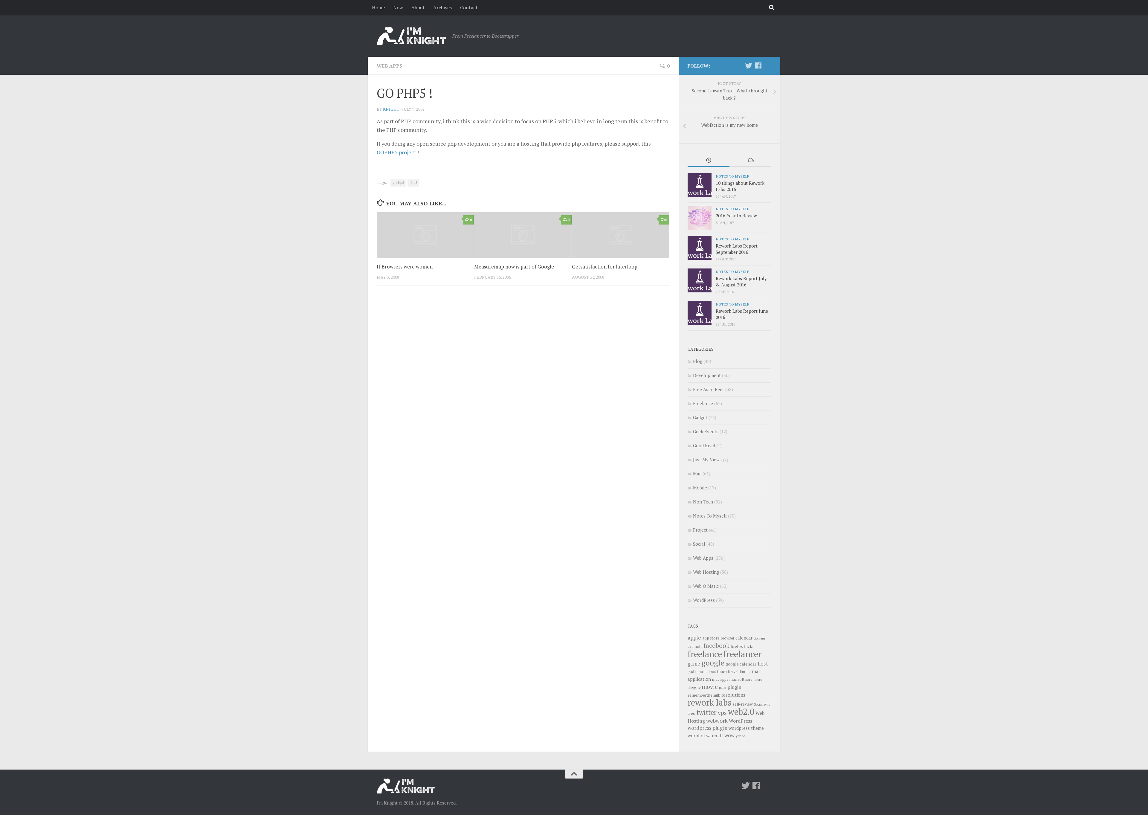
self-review (743, 704)
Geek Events (705, 431)
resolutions (733, 695)
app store (711, 638)
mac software (740, 679)
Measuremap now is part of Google (514, 266)
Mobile (700, 488)
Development (707, 375)
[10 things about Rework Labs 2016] (700, 185)
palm (722, 687)
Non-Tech (703, 502)
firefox (737, 646)
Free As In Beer (708, 389)
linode (745, 671)
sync (767, 704)
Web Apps (389, 65)
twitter (707, 712)
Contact (469, 7)
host (763, 663)
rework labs (710, 702)
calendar (743, 638)
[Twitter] (748, 65)
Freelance (703, 403)
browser (727, 638)
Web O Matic (706, 586)
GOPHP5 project (396, 152)
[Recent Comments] (750, 160)
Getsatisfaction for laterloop (604, 266)
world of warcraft (705, 735)
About (418, 7)
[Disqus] (523, 372)
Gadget (700, 417)
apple (694, 637)
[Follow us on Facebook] (758, 65)
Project (700, 530)
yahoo (740, 736)
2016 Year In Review (736, 216)
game (694, 663)
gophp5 (398, 182)
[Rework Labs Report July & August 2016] (700, 280)
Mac (697, 474)
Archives (442, 7)
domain (759, 638)
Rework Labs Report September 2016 (737, 249)
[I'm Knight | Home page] (411, 36)
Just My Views (707, 460)
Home (378, 7)
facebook (716, 645)
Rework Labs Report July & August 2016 (741, 281)
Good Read (704, 445)
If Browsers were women (405, 266)
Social (699, 544)
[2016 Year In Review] (700, 218)
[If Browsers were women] (425, 235)
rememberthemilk (704, 695)
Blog (697, 361)
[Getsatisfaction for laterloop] (620, 235)
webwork (717, 720)
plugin (734, 687)
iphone (701, 671)
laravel (733, 671)
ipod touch (718, 671)
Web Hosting (706, 572)
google (712, 662)
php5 (413, 182)
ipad (691, 671)
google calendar (741, 664)
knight (391, 109)
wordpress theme (746, 728)
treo (691, 713)
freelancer (742, 654)
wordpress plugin (707, 727)
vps (722, 713)
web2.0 (741, 711)
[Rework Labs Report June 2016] (700, 313)
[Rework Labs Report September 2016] (700, 248)
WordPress (704, 600)
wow (729, 735)
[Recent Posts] (708, 160)
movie (710, 687)
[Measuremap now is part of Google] (522, 235)
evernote (695, 646)
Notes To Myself (732, 176)
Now (398, 7)
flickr (749, 646)
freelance (705, 654)
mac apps (720, 679)
